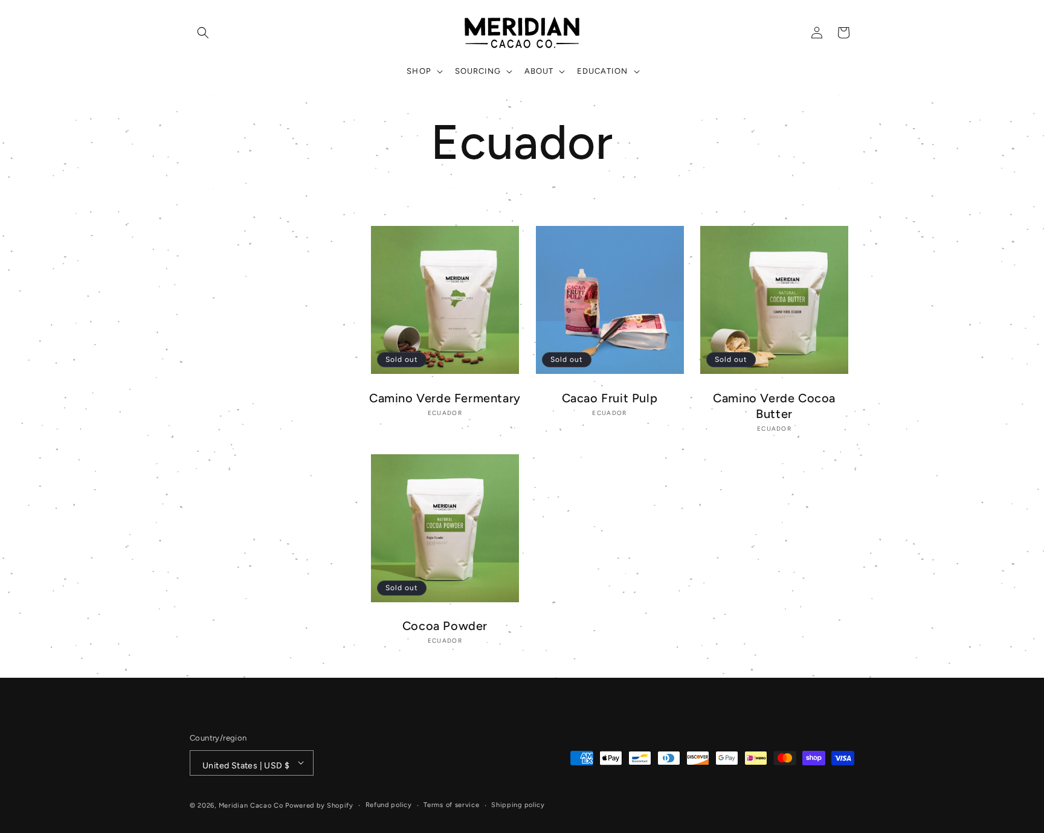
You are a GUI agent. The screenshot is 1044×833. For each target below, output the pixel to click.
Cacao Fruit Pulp (610, 398)
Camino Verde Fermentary (445, 398)
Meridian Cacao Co (251, 805)
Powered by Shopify (319, 805)
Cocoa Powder (445, 626)
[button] (203, 32)
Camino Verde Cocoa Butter (774, 406)
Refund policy (389, 804)
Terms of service (451, 804)
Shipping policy (518, 804)
